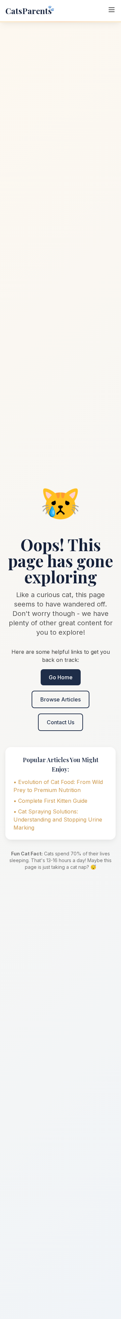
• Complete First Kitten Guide (50, 800)
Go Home (61, 677)
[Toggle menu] (112, 10)
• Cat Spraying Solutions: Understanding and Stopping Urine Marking (57, 819)
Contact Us (60, 722)
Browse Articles (60, 699)
